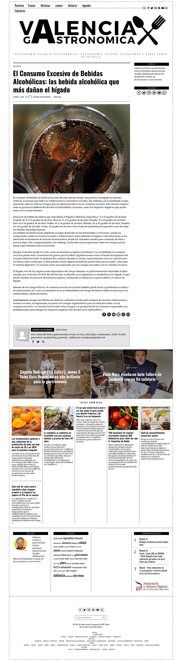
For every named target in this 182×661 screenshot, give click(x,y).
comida (63, 550)
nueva (85, 558)
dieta (69, 555)
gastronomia (81, 555)
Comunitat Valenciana (74, 550)
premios (69, 563)
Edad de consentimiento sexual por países (153, 434)
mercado (78, 558)
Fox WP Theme (104, 624)
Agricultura (69, 538)
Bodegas (75, 543)
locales (62, 558)
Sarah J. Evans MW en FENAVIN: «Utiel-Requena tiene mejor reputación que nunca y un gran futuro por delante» (152, 557)
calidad (82, 542)
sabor (55, 571)
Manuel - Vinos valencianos (150, 567)
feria (72, 555)
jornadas (56, 559)
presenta (75, 563)
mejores (72, 559)
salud (59, 571)
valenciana (68, 576)
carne (55, 546)
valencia (59, 575)
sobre (63, 571)
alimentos (66, 543)
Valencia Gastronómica (42, 97)
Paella (58, 563)
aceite (60, 538)
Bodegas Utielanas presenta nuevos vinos (153, 543)
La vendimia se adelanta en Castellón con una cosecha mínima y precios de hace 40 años (58, 437)
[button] (104, 617)
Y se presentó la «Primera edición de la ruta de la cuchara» (153, 572)
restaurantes (77, 567)
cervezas (78, 547)
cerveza (72, 546)
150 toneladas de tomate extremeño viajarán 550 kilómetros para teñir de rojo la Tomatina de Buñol (123, 437)
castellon (61, 546)
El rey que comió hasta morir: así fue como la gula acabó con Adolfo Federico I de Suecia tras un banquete (91, 411)
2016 (55, 538)
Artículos (17, 66)
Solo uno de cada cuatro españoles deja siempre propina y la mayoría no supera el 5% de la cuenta (25, 490)
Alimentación (57, 543)
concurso (57, 555)
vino (75, 575)
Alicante (79, 538)
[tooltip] (148, 8)
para (63, 562)
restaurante (65, 567)
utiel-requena (71, 570)
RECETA (56, 567)
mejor (67, 558)
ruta (85, 567)
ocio (54, 563)
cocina (56, 550)
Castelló (66, 547)
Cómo (63, 555)
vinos (81, 575)
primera (82, 563)
